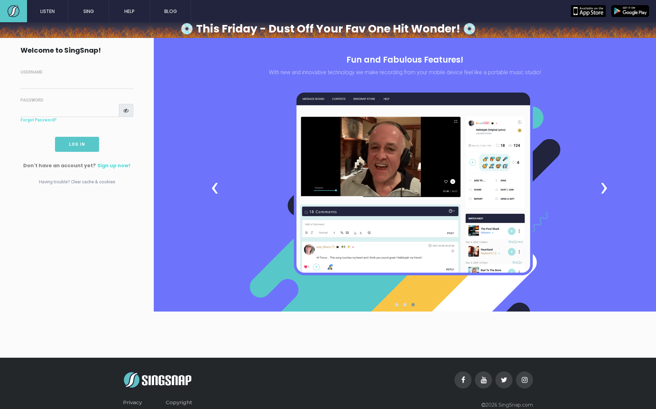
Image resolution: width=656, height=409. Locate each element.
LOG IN (77, 144)
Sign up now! (114, 166)
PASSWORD (31, 100)
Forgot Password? (38, 120)
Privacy (132, 402)
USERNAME (31, 72)
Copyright (179, 402)
